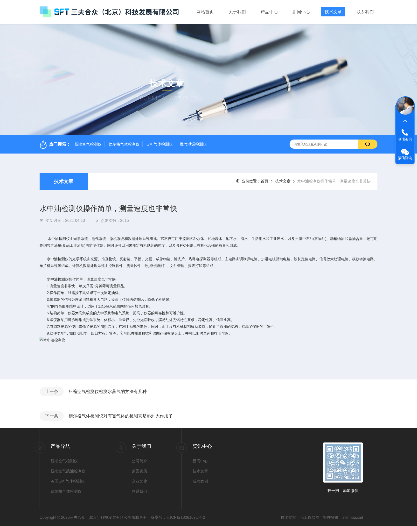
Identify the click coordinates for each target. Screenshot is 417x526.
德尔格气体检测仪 (124, 144)
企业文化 (139, 481)
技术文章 (333, 11)
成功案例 (200, 481)
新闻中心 (301, 11)
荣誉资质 (139, 471)
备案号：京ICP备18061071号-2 (178, 517)
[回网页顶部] (405, 121)
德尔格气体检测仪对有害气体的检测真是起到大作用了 (121, 416)
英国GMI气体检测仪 (68, 481)
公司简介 (139, 461)
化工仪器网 (309, 517)
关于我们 (237, 11)
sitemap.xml (352, 517)
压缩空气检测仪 (88, 144)
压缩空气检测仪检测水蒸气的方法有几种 (108, 391)
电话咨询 (405, 139)
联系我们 (365, 11)
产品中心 (269, 11)
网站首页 (205, 11)
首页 (264, 181)
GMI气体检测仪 (159, 144)
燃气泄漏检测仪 (193, 144)
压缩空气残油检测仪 (68, 471)
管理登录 (331, 517)
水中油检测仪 (59, 239)
